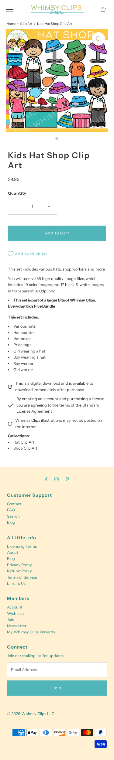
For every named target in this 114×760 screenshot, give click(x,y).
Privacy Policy (19, 565)
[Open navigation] (10, 9)
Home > (12, 24)
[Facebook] (46, 479)
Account (14, 607)
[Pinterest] (67, 479)
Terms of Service (22, 577)
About (12, 552)
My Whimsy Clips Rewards (31, 632)
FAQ (11, 510)
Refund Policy (19, 571)
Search (13, 516)
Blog (11, 522)
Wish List (15, 613)
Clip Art (26, 24)
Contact (14, 504)
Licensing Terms (22, 546)
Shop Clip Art (25, 448)
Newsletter (16, 626)
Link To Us (16, 583)
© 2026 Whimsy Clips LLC (30, 713)
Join (10, 619)
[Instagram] (56, 479)
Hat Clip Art (23, 442)
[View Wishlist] (89, 9)
